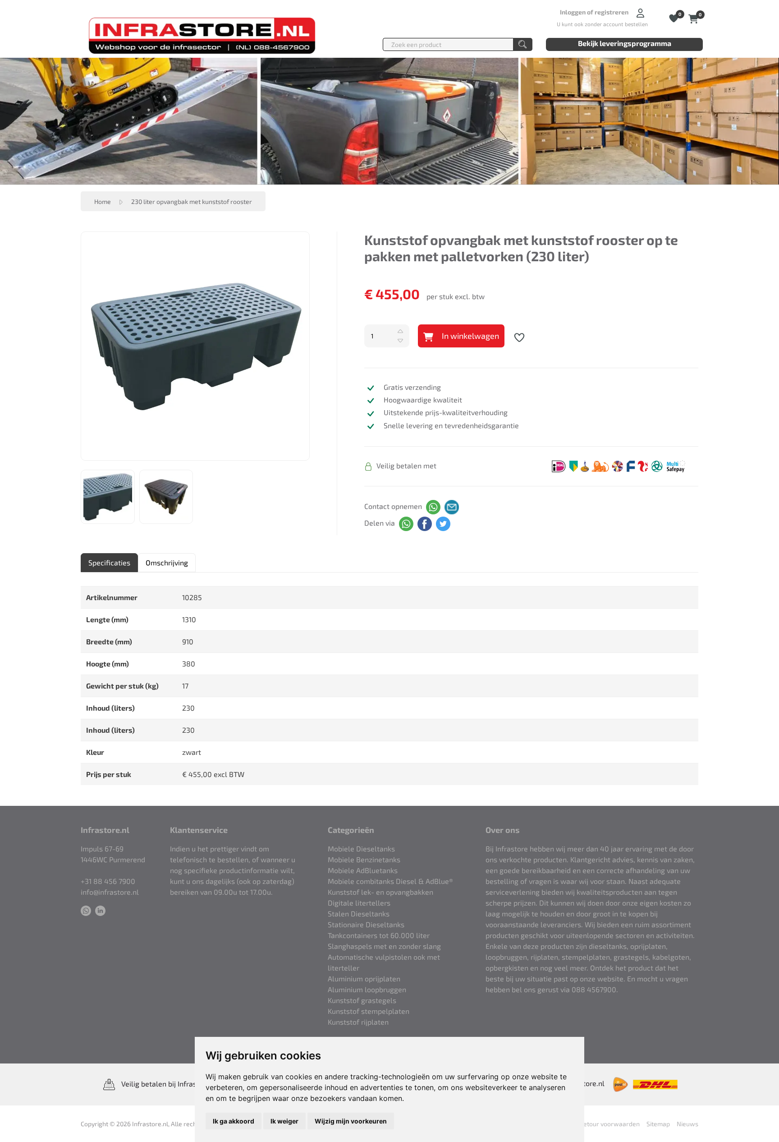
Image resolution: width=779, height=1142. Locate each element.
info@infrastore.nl (110, 892)
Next (316, 346)
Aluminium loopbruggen (367, 989)
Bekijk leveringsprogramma (624, 43)
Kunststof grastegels (362, 1000)
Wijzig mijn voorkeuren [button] (351, 1121)
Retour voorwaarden (609, 1124)
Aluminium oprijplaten (364, 978)
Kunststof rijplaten (358, 1021)
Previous (74, 346)
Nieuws (687, 1124)
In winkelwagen (469, 336)
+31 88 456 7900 (108, 881)
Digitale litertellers (359, 902)
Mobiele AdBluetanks (363, 870)
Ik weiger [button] (284, 1121)
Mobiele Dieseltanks (361, 848)
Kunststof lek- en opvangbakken (380, 892)
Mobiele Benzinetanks (364, 859)
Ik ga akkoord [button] (233, 1121)
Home (102, 201)
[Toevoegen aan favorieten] (519, 336)
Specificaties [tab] (109, 562)
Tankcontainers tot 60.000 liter (379, 935)
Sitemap (658, 1124)
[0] (693, 18)
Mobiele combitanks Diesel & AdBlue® (390, 881)
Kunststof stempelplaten (368, 1011)
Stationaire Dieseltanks (366, 924)
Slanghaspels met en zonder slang (384, 946)
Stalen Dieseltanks (359, 913)
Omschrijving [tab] (167, 562)
